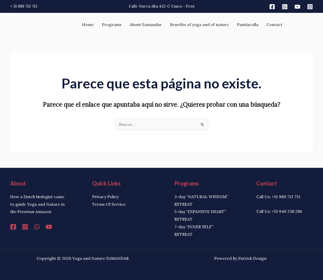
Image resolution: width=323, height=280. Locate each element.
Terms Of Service (109, 204)
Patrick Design (252, 258)
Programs (112, 24)
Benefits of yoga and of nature (199, 24)
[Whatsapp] (285, 7)
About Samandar (146, 24)
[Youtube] (297, 7)
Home (88, 24)
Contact (274, 24)
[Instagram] (310, 7)
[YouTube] (49, 227)
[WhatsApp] (37, 227)
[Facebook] (272, 7)
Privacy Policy (105, 196)
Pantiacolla (247, 24)
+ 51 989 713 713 (23, 6)
